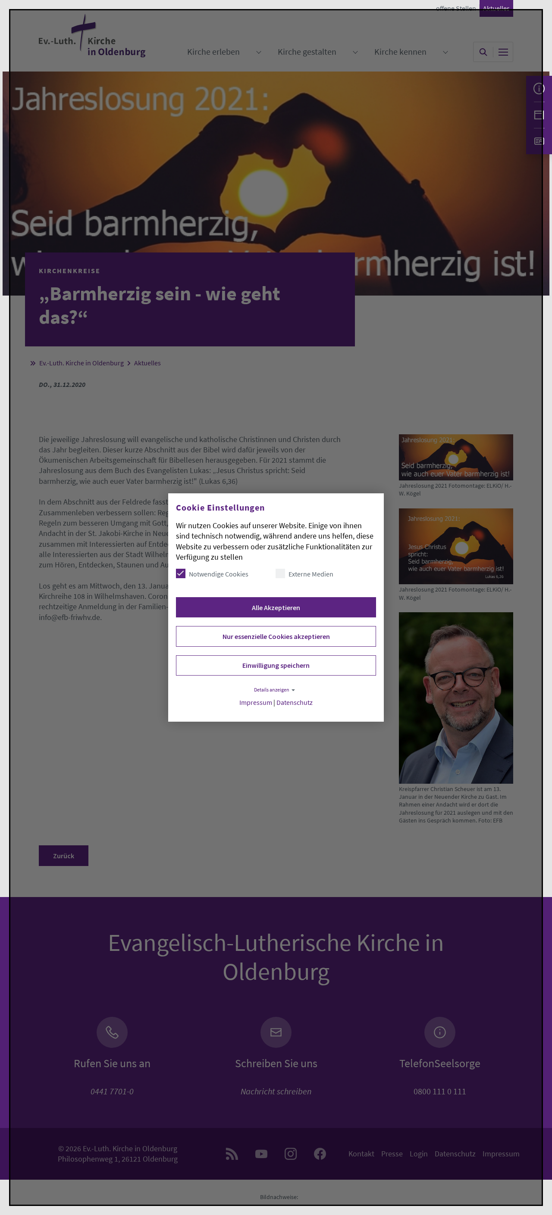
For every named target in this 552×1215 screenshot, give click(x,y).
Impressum (255, 702)
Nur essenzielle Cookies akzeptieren (276, 636)
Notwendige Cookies (218, 574)
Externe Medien (311, 574)
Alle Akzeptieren (276, 607)
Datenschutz (294, 702)
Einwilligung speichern (276, 665)
